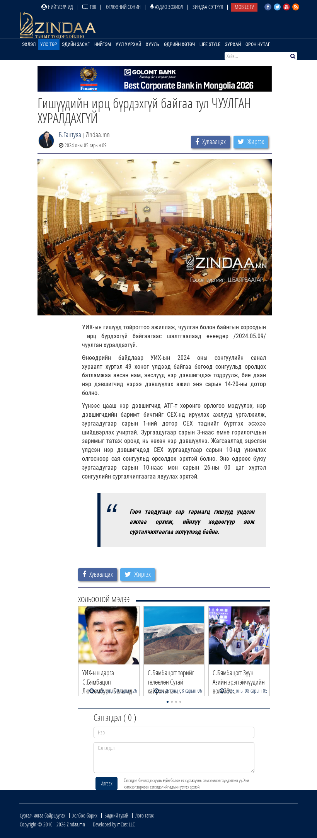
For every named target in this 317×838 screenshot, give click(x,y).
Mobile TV (244, 6)
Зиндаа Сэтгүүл (208, 6)
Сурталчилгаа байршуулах (42, 815)
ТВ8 (92, 6)
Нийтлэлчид (60, 6)
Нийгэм (102, 44)
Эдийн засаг (76, 44)
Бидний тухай (116, 815)
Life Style (209, 44)
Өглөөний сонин (123, 6)
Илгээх (106, 783)
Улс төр (48, 44)
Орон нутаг (257, 44)
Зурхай (233, 44)
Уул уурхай (128, 44)
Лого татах (144, 815)
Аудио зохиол (168, 6)
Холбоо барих (84, 815)
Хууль (152, 44)
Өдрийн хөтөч (179, 44)
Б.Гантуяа (70, 134)
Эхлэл (29, 44)
